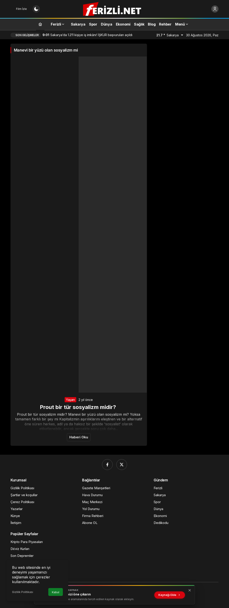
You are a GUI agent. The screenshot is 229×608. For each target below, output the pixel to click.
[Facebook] (107, 464)
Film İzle (21, 9)
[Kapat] (190, 590)
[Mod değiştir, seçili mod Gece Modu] (36, 9)
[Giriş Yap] (214, 9)
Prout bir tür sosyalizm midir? (78, 407)
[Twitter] (121, 464)
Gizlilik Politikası (22, 592)
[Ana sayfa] (40, 24)
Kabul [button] (55, 592)
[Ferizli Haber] (114, 8)
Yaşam (70, 400)
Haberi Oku (78, 437)
